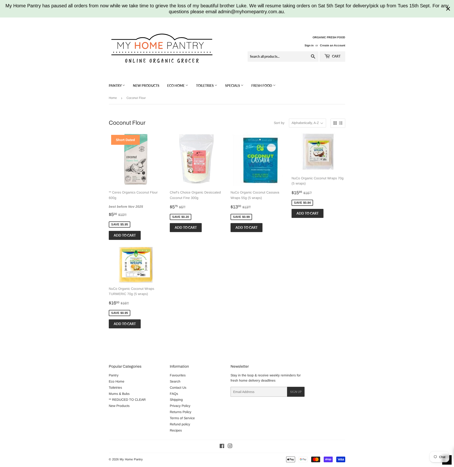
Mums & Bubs (119, 394)
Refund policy (180, 424)
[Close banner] (448, 8)
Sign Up (295, 392)
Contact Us (178, 387)
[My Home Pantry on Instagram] (230, 447)
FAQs (174, 394)
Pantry (115, 86)
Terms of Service (182, 418)
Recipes (176, 430)
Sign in (309, 45)
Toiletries (205, 86)
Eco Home (176, 86)
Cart (335, 56)
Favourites (178, 375)
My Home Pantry (131, 459)
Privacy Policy (180, 406)
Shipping (176, 399)
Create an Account (332, 45)
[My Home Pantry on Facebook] (221, 447)
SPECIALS (233, 86)
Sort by (279, 123)
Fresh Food (262, 86)
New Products (146, 86)
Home (113, 98)
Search (175, 381)
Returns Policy (180, 412)
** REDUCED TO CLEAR (127, 399)
